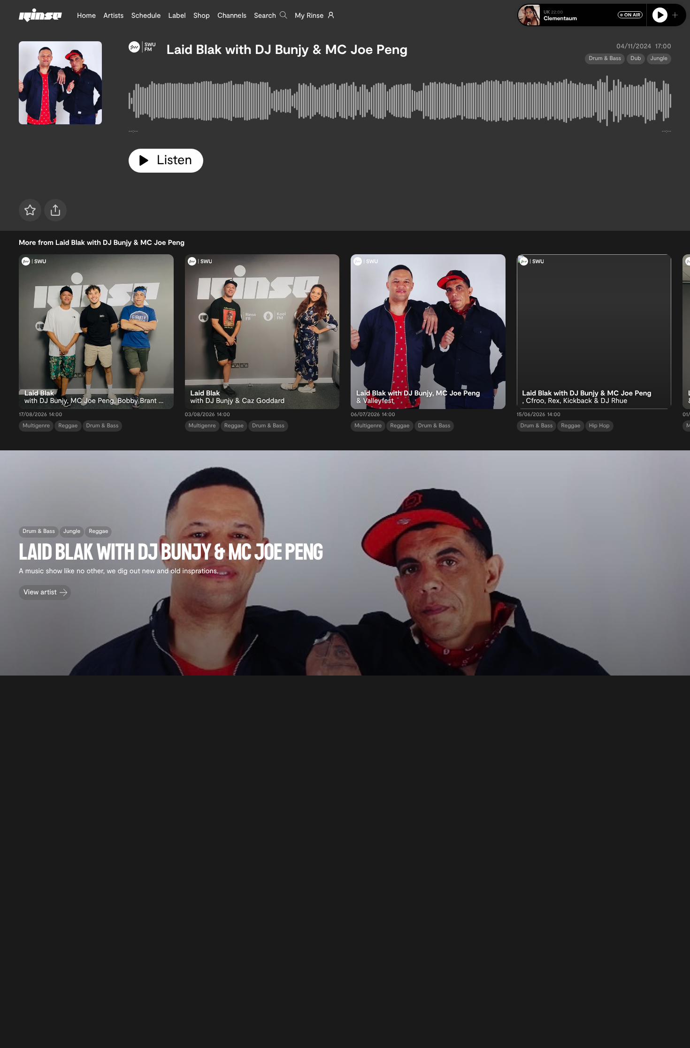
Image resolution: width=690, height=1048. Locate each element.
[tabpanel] (400, 103)
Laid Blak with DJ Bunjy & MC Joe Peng (287, 49)
